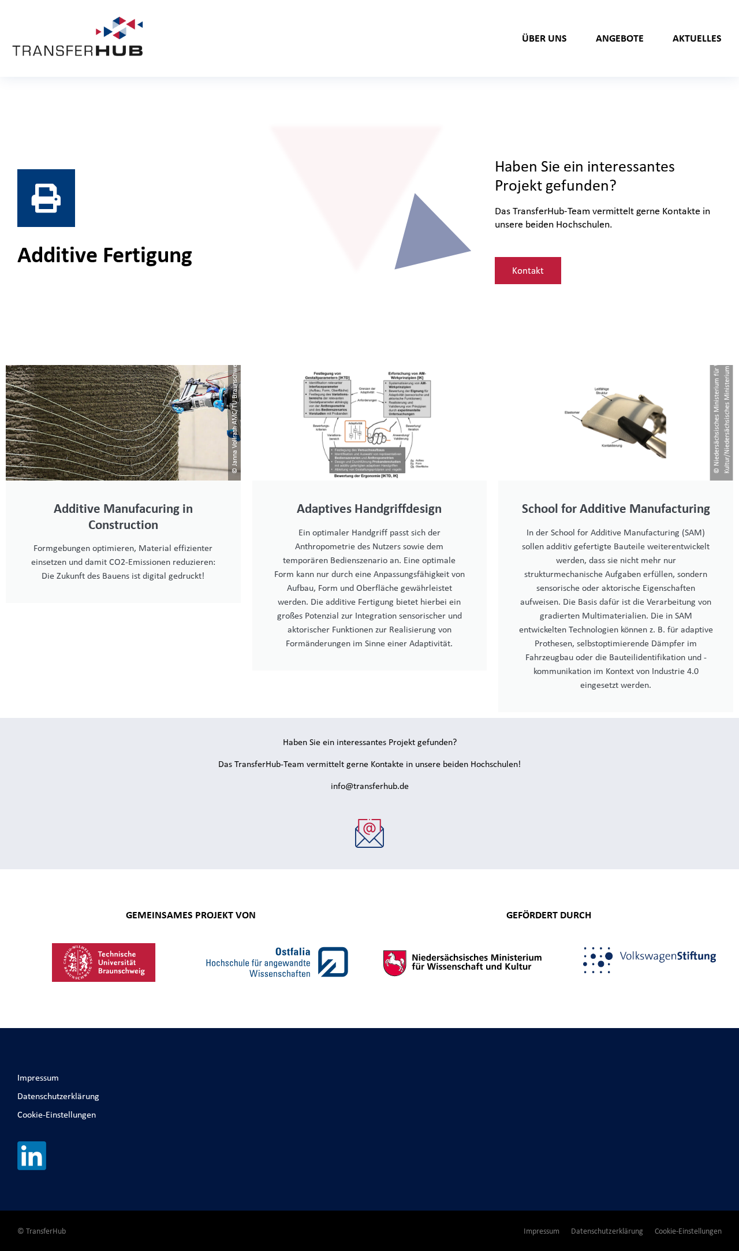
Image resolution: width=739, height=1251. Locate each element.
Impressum (38, 1077)
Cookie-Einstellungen (56, 1114)
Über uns (544, 38)
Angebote (620, 38)
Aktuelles (697, 38)
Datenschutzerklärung (58, 1096)
